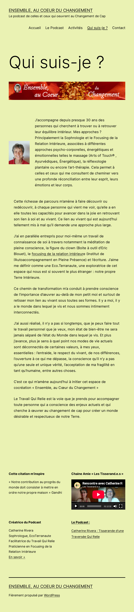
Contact (118, 28)
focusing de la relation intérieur (57, 254)
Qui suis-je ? (97, 28)
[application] (98, 494)
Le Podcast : (80, 522)
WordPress (52, 595)
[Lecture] (76, 506)
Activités (75, 28)
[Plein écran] (120, 506)
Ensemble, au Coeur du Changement (51, 10)
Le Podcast (54, 28)
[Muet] (115, 506)
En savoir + (17, 557)
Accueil (35, 28)
